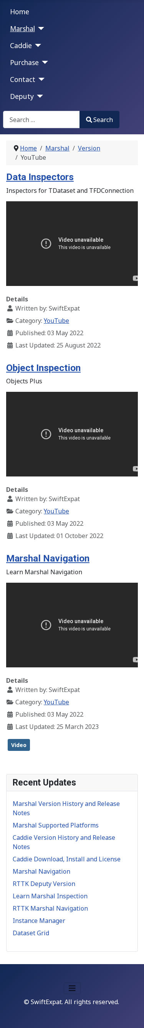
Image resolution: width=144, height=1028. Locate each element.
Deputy (22, 96)
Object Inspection (43, 367)
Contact (22, 79)
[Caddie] (36, 45)
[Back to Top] (130, 1014)
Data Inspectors (40, 176)
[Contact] (40, 79)
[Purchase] (43, 62)
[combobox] (41, 119)
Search (103, 119)
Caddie (21, 45)
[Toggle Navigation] (72, 988)
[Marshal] (40, 28)
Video (18, 745)
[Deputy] (38, 96)
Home (19, 11)
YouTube (56, 320)
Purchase (24, 62)
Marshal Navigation (47, 558)
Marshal (22, 28)
